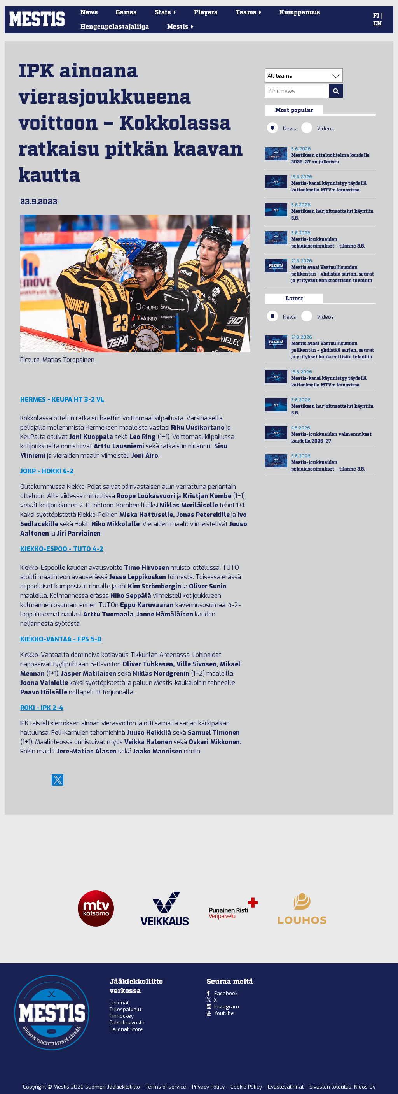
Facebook (225, 993)
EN (377, 24)
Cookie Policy (247, 1086)
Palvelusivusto (127, 1022)
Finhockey (122, 1016)
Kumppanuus (299, 13)
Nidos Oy (364, 1086)
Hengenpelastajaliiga (114, 27)
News (89, 13)
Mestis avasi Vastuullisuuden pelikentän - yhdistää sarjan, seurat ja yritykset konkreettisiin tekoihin (332, 274)
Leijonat (119, 1002)
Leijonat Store (126, 1029)
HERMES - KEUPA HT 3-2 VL (62, 399)
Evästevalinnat (286, 1086)
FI (376, 16)
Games (126, 13)
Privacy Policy (209, 1086)
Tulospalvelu (125, 1009)
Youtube (224, 1013)
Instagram (226, 1006)
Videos (325, 128)
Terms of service (167, 1086)
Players (206, 13)
